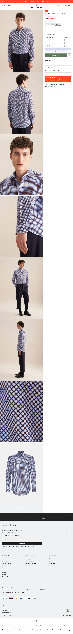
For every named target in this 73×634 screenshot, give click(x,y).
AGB (3, 605)
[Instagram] (67, 615)
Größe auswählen (56, 55)
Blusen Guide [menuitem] (28, 565)
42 (47, 43)
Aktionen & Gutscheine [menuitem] (7, 570)
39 (54, 40)
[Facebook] (63, 615)
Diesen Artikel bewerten (20, 508)
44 (60, 43)
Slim (47, 24)
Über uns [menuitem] (51, 559)
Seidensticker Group (54, 555)
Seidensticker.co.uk (6, 612)
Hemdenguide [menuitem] (28, 559)
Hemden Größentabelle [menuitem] (30, 563)
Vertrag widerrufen (20, 592)
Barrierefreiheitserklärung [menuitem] (7, 579)
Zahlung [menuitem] (4, 568)
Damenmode (7, 535)
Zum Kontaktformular (9, 592)
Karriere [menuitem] (50, 561)
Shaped (52, 24)
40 (60, 40)
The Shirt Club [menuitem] (5, 572)
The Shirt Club (68, 533)
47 (54, 45)
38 (47, 40)
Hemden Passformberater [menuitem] (30, 561)
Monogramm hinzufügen (52, 34)
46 (47, 45)
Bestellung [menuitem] (4, 561)
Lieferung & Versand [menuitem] (6, 563)
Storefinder (68, 530)
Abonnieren (22, 543)
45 (67, 43)
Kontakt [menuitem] (4, 574)
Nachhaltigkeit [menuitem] (52, 563)
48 (60, 45)
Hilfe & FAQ (5, 555)
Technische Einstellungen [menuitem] (7, 576)
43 (54, 43)
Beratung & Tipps (29, 555)
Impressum (4, 610)
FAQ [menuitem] (3, 559)
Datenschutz (5, 608)
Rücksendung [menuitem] (5, 565)
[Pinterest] (70, 615)
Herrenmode (17, 535)
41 (67, 40)
